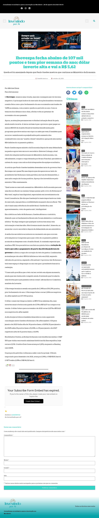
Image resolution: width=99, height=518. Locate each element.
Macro (83, 107)
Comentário (8, 435)
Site (5, 475)
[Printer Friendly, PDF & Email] (10, 365)
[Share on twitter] (74, 92)
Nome (6, 460)
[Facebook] (22, 8)
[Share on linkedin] (80, 92)
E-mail (6, 468)
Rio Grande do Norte (86, 129)
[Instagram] (26, 8)
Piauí (83, 195)
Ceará (83, 150)
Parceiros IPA (85, 175)
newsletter (16, 415)
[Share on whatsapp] (86, 92)
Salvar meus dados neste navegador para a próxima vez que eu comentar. (31, 483)
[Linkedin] (29, 8)
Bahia (83, 307)
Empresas (84, 262)
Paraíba (83, 218)
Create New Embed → (34, 401)
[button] (4, 21)
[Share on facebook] (68, 92)
